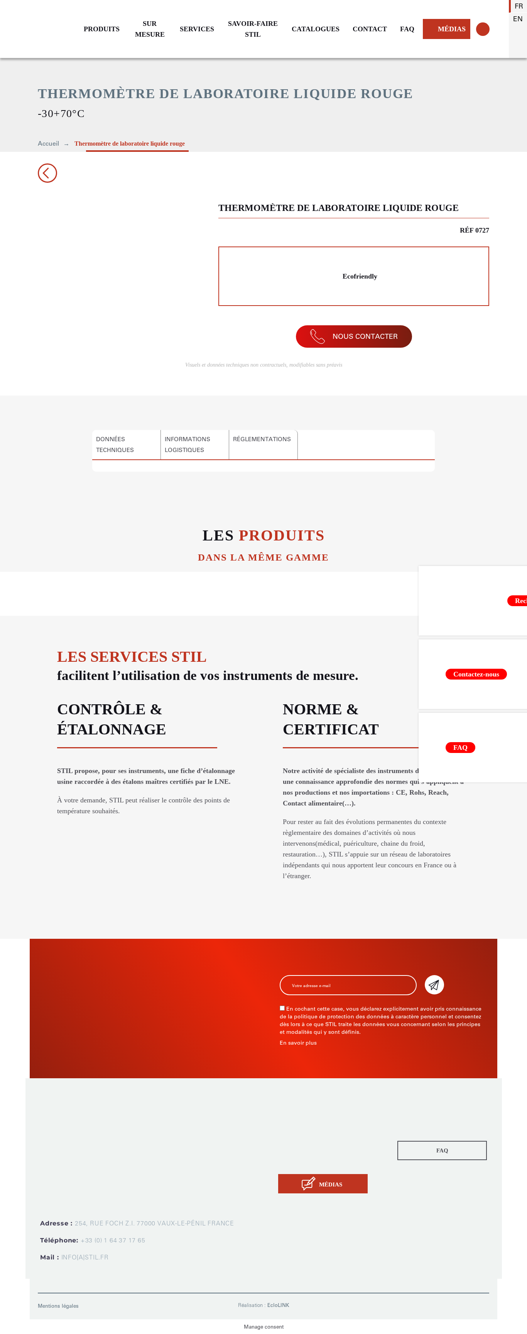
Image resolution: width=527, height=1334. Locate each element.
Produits (291, 1117)
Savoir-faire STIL (303, 1150)
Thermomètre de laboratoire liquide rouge (129, 143)
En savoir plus (298, 1043)
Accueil (48, 143)
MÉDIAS (452, 29)
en (518, 19)
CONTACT (370, 29)
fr (519, 6)
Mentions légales (58, 1306)
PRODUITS (102, 29)
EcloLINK (278, 1305)
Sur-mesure (296, 1128)
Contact (290, 1161)
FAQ (407, 29)
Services (291, 1139)
